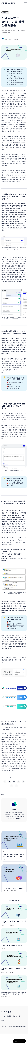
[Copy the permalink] (16, 785)
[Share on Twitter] (9, 781)
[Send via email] (11, 785)
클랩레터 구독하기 (19, 1041)
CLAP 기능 (5, 12)
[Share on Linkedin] (23, 781)
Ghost (15, 1028)
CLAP (6, 38)
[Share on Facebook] (4, 781)
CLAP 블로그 (8, 3)
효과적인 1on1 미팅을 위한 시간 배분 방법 (12, 945)
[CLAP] (14, 804)
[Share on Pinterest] (14, 781)
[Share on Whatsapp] (18, 781)
